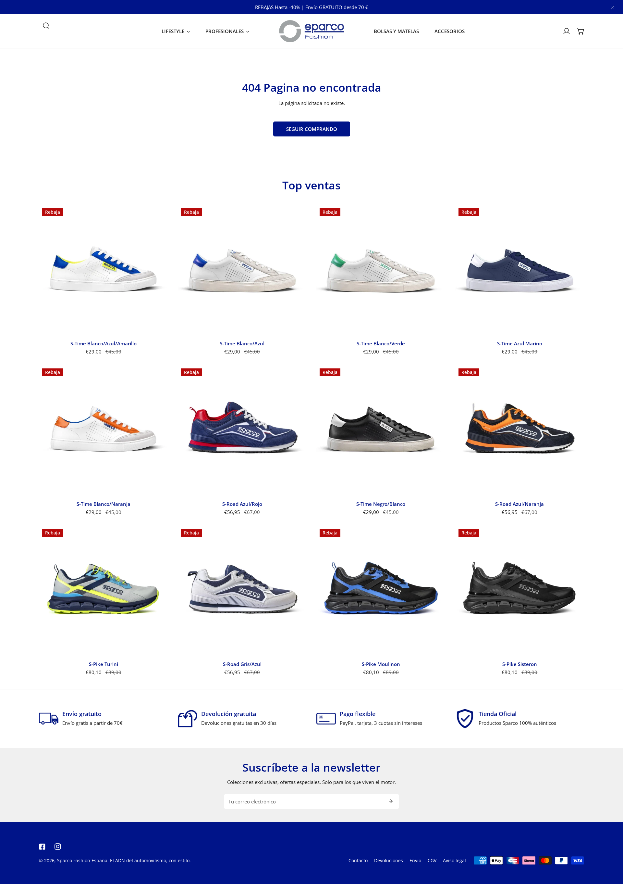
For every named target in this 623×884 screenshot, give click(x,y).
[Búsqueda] (46, 26)
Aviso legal (454, 860)
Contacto (358, 860)
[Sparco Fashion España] (311, 31)
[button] (176, 31)
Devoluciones (388, 860)
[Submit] (390, 801)
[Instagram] (58, 846)
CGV (432, 860)
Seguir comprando (311, 129)
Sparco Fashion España (82, 860)
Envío (415, 860)
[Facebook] (42, 846)
